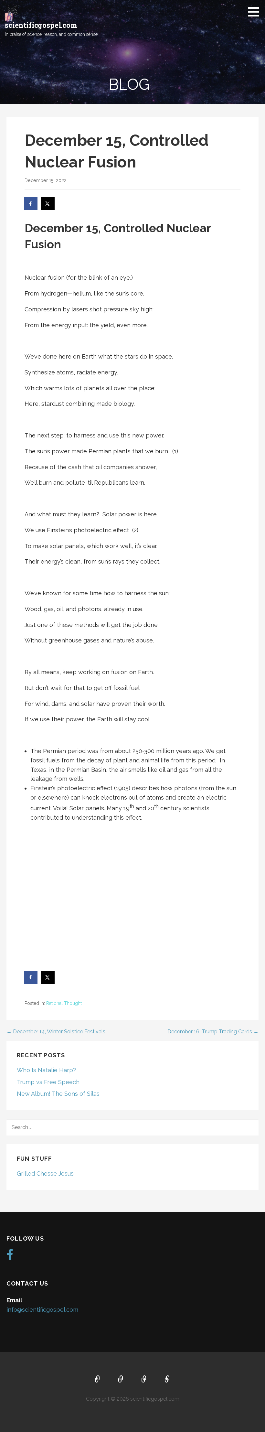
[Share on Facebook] (31, 203)
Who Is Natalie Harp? (46, 1070)
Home (97, 1379)
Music (144, 1379)
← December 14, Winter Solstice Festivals (55, 1031)
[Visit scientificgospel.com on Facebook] (9, 1257)
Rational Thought (64, 1003)
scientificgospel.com (41, 25)
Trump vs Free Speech (48, 1082)
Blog (167, 1379)
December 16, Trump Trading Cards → (213, 1031)
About (121, 1379)
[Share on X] (48, 203)
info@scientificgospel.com (42, 1309)
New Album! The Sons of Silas (58, 1093)
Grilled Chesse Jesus (45, 1173)
